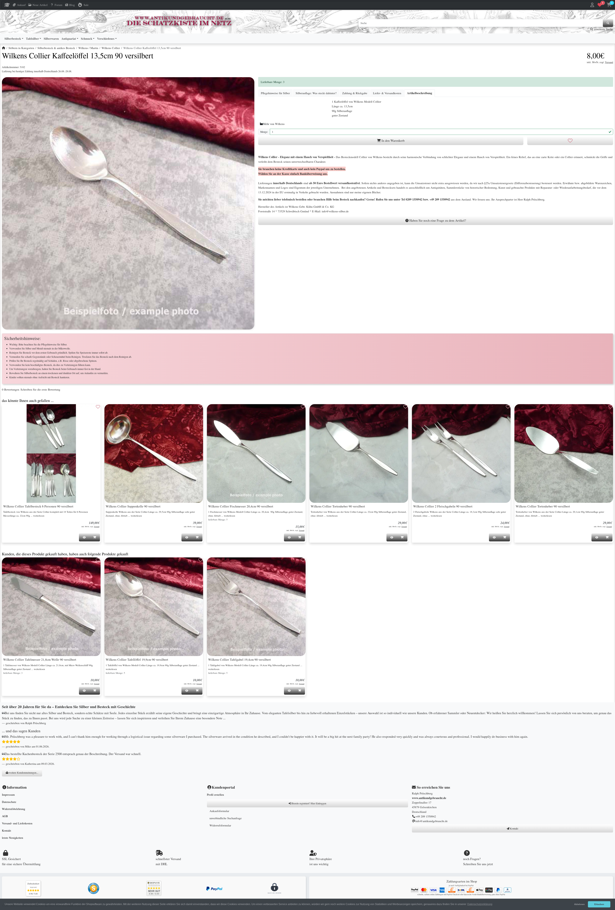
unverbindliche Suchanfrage (225, 818)
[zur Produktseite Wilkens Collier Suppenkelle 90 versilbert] (153, 453)
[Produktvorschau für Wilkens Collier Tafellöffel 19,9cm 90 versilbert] (111, 563)
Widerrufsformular (220, 825)
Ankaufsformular (219, 811)
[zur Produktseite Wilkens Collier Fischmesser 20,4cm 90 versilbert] (256, 453)
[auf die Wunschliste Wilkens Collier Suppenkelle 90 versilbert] (200, 406)
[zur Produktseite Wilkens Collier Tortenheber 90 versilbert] (358, 453)
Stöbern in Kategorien (21, 48)
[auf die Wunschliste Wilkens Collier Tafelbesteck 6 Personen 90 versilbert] (98, 406)
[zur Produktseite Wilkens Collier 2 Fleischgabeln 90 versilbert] (461, 453)
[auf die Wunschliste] (570, 140)
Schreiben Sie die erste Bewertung (40, 389)
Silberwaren (51, 39)
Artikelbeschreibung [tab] (419, 93)
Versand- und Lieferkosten (17, 823)
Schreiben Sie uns (474, 864)
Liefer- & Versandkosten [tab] (387, 93)
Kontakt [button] (513, 828)
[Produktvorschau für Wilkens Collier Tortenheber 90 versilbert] (316, 410)
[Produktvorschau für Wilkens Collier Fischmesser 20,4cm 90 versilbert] (213, 410)
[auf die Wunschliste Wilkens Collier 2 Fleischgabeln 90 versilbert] (508, 406)
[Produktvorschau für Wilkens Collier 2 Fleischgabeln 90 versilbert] (418, 410)
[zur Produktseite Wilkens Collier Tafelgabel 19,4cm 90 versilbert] (256, 606)
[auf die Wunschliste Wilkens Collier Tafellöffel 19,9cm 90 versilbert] (200, 560)
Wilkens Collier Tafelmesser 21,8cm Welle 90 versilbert (39, 659)
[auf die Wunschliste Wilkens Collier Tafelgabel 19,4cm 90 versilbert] (303, 560)
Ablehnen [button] (579, 904)
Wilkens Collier (111, 48)
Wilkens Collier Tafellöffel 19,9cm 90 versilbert (137, 659)
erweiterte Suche (603, 29)
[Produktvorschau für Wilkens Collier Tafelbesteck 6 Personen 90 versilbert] (8, 410)
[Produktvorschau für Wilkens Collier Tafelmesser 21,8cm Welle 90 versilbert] (8, 563)
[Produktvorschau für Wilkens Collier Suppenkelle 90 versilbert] (111, 410)
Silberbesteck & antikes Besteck (56, 48)
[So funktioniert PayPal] (214, 888)
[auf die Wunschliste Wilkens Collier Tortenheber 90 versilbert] (405, 406)
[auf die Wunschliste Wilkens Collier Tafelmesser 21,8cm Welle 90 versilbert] (98, 560)
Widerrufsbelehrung (13, 809)
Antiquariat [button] (68, 39)
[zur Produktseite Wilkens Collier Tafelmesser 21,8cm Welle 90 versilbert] (51, 606)
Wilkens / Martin (88, 48)
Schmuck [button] (86, 39)
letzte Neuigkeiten (12, 838)
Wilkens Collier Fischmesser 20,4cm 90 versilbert (240, 506)
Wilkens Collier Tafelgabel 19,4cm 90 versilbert (239, 659)
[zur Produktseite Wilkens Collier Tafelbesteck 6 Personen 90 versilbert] (51, 453)
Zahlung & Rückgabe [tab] (354, 93)
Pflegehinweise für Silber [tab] (275, 93)
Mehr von (274, 124)
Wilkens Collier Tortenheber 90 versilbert (338, 506)
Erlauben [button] (599, 904)
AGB (5, 816)
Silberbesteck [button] (12, 39)
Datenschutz (9, 802)
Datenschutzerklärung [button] (479, 904)
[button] (592, 4)
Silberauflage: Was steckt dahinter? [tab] (316, 93)
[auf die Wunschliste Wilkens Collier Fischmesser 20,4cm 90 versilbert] (303, 406)
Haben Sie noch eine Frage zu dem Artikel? (437, 220)
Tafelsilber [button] (32, 39)
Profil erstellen (215, 794)
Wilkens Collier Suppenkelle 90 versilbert (133, 506)
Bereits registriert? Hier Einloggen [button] (308, 803)
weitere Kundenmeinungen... (23, 772)
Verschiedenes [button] (105, 39)
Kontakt (6, 830)
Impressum (8, 794)
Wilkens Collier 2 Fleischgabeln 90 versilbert (442, 506)
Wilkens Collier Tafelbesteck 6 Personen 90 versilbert (38, 506)
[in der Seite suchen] (608, 23)
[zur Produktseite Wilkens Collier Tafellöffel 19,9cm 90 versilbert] (153, 606)
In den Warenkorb (393, 140)
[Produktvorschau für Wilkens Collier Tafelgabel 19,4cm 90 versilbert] (213, 563)
